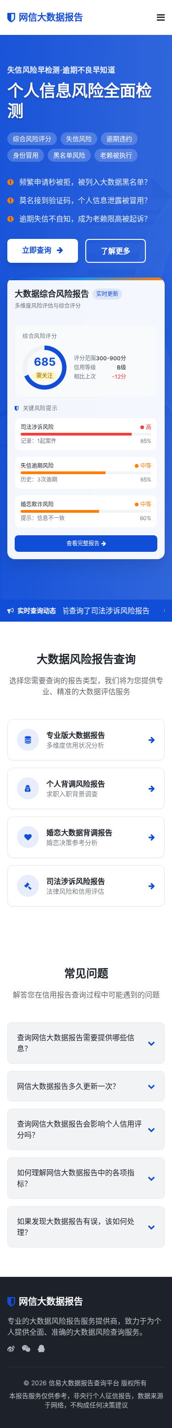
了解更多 (115, 250)
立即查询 (37, 250)
